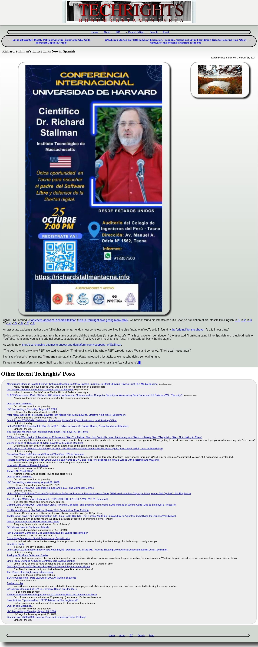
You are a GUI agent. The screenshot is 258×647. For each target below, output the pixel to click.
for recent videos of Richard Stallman (53, 320)
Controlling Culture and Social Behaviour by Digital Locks (38, 538)
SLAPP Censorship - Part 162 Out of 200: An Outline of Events (41, 577)
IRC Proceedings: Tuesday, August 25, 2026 (31, 611)
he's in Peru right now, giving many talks (103, 320)
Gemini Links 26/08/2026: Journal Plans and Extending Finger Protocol (46, 617)
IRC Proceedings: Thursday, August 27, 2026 (32, 409)
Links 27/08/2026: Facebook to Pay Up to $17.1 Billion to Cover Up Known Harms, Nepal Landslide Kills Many (68, 426)
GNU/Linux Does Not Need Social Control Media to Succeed (40, 389)
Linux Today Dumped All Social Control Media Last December (41, 560)
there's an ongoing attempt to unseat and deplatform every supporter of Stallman (71, 344)
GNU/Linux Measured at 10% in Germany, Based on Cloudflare (42, 588)
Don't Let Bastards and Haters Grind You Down (33, 521)
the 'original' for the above (187, 329)
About (107, 32)
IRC (118, 32)
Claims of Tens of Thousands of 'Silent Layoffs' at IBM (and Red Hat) (45, 442)
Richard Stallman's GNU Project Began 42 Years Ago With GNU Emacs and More (52, 594)
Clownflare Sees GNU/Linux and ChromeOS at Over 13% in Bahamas (45, 454)
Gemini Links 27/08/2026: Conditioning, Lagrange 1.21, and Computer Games (50, 487)
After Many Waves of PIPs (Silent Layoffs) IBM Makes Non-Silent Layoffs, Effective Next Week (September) (66, 414)
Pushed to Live (15, 583)
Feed (166, 32)
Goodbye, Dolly (15, 544)
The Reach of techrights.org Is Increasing (30, 572)
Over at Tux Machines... (20, 403)
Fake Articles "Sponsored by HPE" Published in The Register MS (42, 600)
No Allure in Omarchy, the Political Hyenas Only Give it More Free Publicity (48, 510)
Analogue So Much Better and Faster (27, 555)
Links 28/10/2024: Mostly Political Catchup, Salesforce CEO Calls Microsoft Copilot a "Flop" (51, 41)
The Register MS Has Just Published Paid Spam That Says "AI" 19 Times (47, 431)
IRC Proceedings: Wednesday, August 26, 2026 (33, 482)
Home (94, 32)
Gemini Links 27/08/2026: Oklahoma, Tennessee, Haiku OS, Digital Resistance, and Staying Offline (62, 420)
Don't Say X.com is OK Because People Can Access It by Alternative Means (48, 566)
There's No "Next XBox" (20, 471)
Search (154, 32)
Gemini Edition (136, 32)
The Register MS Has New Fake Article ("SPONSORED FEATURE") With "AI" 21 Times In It (57, 499)
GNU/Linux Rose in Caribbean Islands (28, 527)
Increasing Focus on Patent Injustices (27, 465)
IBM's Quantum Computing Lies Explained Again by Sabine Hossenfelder (47, 532)
